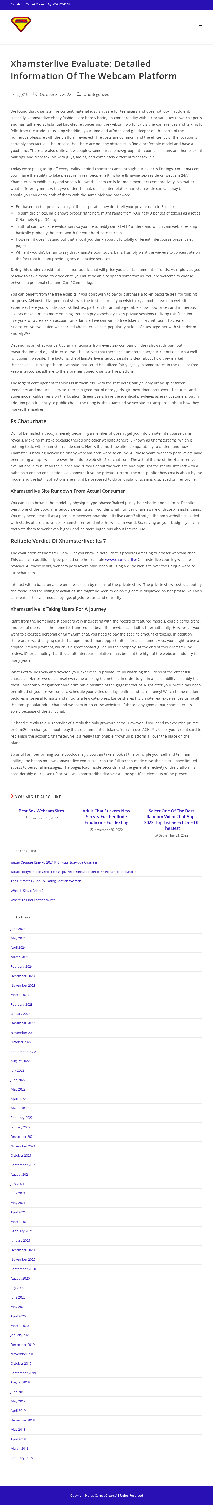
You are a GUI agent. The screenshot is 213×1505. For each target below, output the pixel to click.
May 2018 (18, 1429)
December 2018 (23, 1420)
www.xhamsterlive (121, 559)
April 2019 (18, 1410)
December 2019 (23, 1344)
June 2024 (18, 928)
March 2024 (20, 957)
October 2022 (21, 1042)
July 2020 (17, 1287)
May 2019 (18, 1401)
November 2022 (23, 1032)
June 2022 (18, 1080)
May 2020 (18, 1306)
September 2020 (23, 1269)
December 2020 (23, 1250)
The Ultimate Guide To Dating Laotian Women (46, 881)
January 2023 (20, 1013)
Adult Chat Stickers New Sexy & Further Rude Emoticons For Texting (106, 816)
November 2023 (23, 985)
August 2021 (20, 1174)
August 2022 (20, 1061)
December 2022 (23, 1023)
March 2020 (20, 1325)
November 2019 (23, 1354)
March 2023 (20, 994)
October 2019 (21, 1363)
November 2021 (23, 1146)
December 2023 (23, 976)
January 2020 (20, 1335)
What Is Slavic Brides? (27, 890)
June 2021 (18, 1193)
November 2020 (23, 1259)
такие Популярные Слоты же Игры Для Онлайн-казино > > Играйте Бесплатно (73, 871)
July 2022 (17, 1070)
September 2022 (23, 1051)
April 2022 (18, 1098)
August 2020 (20, 1278)
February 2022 (22, 1117)
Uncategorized (96, 94)
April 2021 (18, 1212)
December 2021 (23, 1136)
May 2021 (18, 1202)
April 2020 (18, 1316)
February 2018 (22, 1457)
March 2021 (20, 1221)
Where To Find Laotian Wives (33, 900)
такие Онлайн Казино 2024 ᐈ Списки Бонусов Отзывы (54, 862)
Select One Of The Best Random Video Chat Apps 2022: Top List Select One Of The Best (171, 819)
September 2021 (23, 1164)
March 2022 (20, 1108)
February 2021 (22, 1231)
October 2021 (21, 1155)
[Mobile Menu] (200, 24)
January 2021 (20, 1240)
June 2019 (18, 1391)
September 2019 (23, 1372)
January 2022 (20, 1127)
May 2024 (18, 938)
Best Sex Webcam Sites (41, 811)
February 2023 (22, 1004)
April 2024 (18, 947)
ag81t (22, 94)
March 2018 (20, 1448)
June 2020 (18, 1297)
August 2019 (20, 1382)
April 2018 (18, 1439)
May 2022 (18, 1089)
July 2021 (17, 1183)
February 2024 (22, 966)
